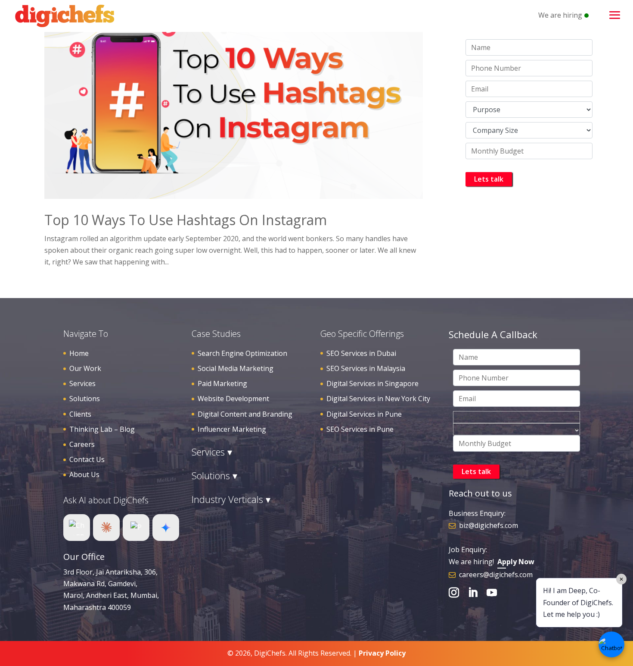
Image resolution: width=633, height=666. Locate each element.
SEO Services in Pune (360, 429)
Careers (82, 444)
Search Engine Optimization (242, 353)
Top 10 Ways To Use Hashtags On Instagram (185, 219)
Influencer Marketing (232, 429)
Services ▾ (212, 451)
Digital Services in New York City (378, 398)
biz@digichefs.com (488, 525)
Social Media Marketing (235, 368)
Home (79, 353)
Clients (80, 414)
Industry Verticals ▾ (231, 499)
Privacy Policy (382, 653)
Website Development (233, 398)
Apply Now (515, 561)
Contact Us (87, 459)
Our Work (85, 368)
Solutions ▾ (214, 475)
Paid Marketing (222, 383)
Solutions (84, 398)
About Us (84, 474)
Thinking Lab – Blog (102, 429)
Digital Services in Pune (364, 414)
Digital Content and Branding (245, 414)
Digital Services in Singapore (372, 383)
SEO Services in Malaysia (365, 368)
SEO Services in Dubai (361, 353)
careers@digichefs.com (496, 574)
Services (82, 383)
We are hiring (560, 15)
